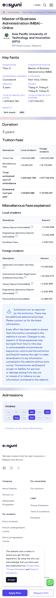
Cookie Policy (32, 565)
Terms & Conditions (40, 511)
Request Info (41, 592)
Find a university (10, 521)
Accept (11, 579)
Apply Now (15, 592)
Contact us (7, 494)
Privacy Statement (16, 569)
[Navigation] (51, 5)
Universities (13, 12)
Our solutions (37, 488)
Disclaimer (35, 517)
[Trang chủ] (3, 12)
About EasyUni (9, 488)
